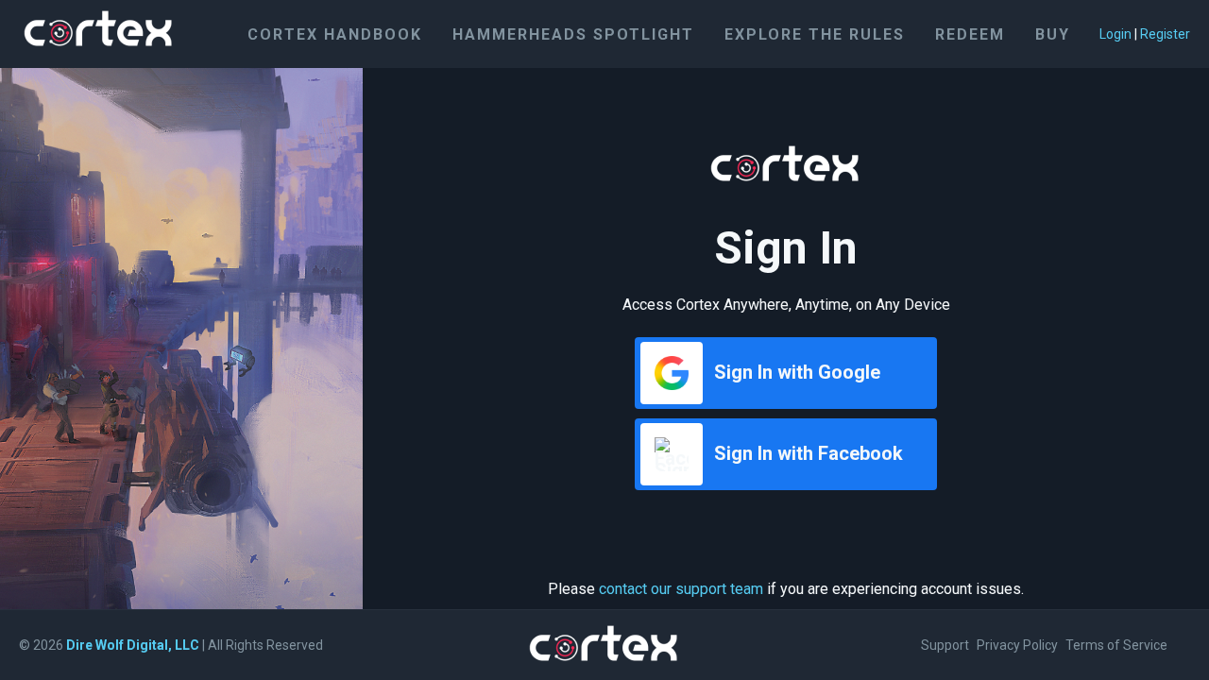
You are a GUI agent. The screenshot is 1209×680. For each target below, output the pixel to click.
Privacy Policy (1017, 645)
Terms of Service (1116, 645)
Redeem (970, 34)
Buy (1052, 34)
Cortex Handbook (334, 34)
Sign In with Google (797, 372)
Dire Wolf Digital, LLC (132, 645)
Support (945, 645)
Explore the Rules (814, 34)
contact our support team (681, 589)
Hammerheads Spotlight (573, 34)
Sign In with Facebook (808, 453)
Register (1165, 34)
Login (1115, 34)
